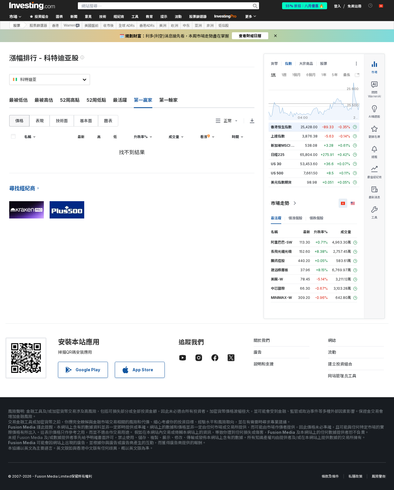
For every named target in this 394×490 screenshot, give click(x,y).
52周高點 (70, 100)
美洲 (162, 25)
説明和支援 (264, 363)
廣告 (258, 352)
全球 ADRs (126, 25)
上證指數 (278, 136)
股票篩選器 (198, 16)
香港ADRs (146, 25)
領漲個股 (295, 218)
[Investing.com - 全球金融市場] (32, 6)
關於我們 (262, 340)
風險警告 (379, 476)
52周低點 (96, 100)
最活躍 (120, 100)
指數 (288, 63)
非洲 (210, 25)
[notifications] (370, 5)
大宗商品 (306, 63)
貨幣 (274, 63)
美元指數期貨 (281, 182)
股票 (16, 25)
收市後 (108, 25)
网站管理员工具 (342, 375)
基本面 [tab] (86, 120)
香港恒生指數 (281, 127)
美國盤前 (91, 25)
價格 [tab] (19, 120)
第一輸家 (168, 100)
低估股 (223, 25)
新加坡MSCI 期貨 (284, 145)
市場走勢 (280, 203)
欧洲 (174, 25)
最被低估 (18, 100)
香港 (55, 25)
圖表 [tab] (108, 120)
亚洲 (198, 25)
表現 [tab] (39, 120)
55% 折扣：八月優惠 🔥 (305, 5)
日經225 (277, 154)
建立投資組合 (340, 363)
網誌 (332, 340)
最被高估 (44, 100)
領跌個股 (316, 218)
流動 (332, 352)
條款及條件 (330, 476)
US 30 (276, 164)
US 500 (277, 173)
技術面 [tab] (62, 120)
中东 (186, 25)
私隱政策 (355, 476)
